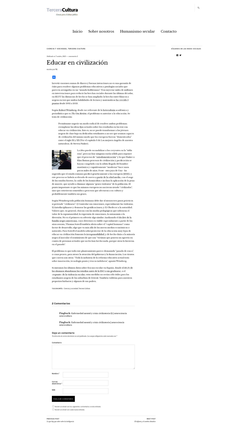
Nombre (55, 374)
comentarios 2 (73, 56)
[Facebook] (177, 55)
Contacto (169, 31)
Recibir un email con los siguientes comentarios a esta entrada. (78, 407)
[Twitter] (180, 55)
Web (53, 390)
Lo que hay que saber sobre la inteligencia (60, 420)
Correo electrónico (57, 383)
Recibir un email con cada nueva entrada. (70, 410)
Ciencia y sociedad (57, 49)
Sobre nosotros (101, 31)
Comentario (57, 343)
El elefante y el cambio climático (145, 420)
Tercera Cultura (76, 49)
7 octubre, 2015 (61, 56)
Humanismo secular (137, 31)
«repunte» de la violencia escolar (68, 274)
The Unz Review (79, 113)
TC (56, 69)
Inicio (77, 31)
